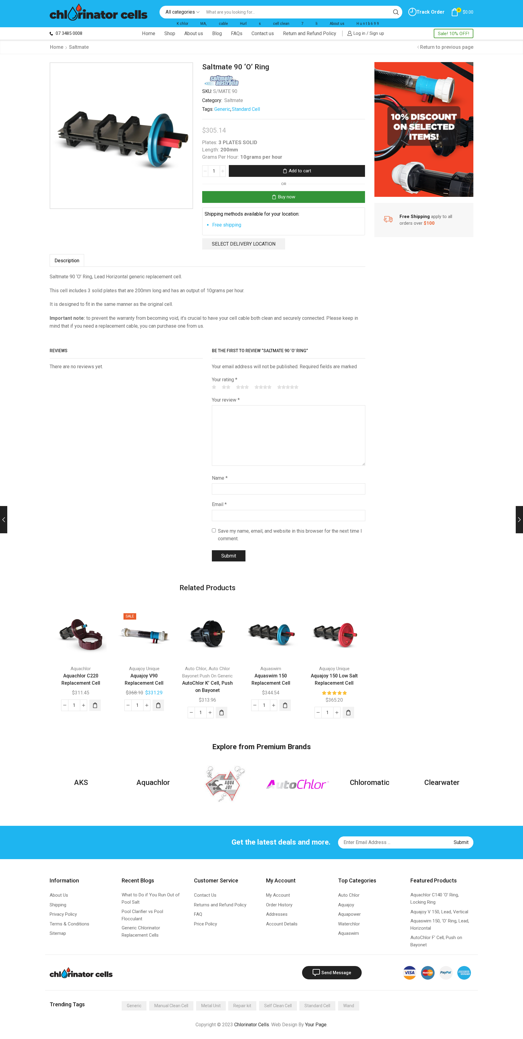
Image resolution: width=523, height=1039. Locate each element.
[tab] (67, 260)
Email (219, 504)
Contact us (263, 33)
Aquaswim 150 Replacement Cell (271, 679)
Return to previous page (446, 47)
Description (66, 260)
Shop (169, 33)
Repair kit (242, 1005)
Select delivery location (243, 244)
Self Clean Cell (278, 1005)
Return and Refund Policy (309, 33)
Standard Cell (246, 109)
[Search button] (396, 12)
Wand (348, 1005)
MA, (203, 24)
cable (223, 24)
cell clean (281, 24)
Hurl (243, 24)
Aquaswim (270, 668)
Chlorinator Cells (251, 1024)
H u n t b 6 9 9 (368, 24)
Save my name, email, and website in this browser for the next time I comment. (290, 535)
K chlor (182, 24)
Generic (222, 109)
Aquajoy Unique (144, 668)
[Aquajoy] (225, 784)
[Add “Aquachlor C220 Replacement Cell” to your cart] (95, 705)
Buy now (286, 197)
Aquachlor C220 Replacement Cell (80, 679)
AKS (81, 782)
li (316, 24)
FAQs (236, 33)
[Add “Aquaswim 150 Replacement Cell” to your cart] (285, 705)
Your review (226, 400)
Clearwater (441, 782)
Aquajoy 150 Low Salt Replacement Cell (334, 679)
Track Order (430, 12)
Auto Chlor (195, 668)
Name (220, 478)
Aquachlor (81, 668)
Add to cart (300, 171)
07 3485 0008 (68, 33)
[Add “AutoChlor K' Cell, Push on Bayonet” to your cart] (221, 712)
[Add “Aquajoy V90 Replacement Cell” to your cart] (158, 705)
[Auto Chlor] (297, 784)
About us (337, 24)
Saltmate (79, 47)
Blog (217, 33)
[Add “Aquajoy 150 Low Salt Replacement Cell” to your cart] (348, 712)
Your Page (316, 1024)
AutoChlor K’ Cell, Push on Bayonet (207, 686)
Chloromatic (370, 782)
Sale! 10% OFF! (453, 33)
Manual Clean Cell (171, 1005)
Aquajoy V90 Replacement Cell (144, 679)
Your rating (224, 379)
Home (148, 33)
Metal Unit (211, 1005)
